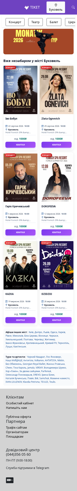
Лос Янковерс (53, 356)
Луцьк (9, 346)
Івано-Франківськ (15, 343)
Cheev (9, 367)
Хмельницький (14, 339)
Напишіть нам (16, 408)
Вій (36, 378)
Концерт (15, 22)
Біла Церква (30, 335)
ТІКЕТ (34, 7)
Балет (54, 22)
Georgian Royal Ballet (34, 363)
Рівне (9, 335)
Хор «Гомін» (12, 371)
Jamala (31, 367)
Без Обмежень (14, 363)
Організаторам (17, 432)
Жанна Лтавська (55, 363)
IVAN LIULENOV (14, 381)
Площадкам (14, 436)
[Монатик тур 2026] (38, 41)
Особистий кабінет (20, 403)
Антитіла (28, 360)
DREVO (37, 374)
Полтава (28, 339)
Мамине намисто (60, 378)
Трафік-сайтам (16, 427)
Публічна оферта (18, 417)
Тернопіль (63, 343)
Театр (35, 22)
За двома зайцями (29, 371)
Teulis (52, 381)
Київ (31, 332)
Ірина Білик (48, 374)
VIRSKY (39, 367)
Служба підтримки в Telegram (27, 468)
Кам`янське (19, 346)
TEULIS (44, 381)
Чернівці (39, 339)
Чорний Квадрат (36, 356)
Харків (61, 332)
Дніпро (38, 332)
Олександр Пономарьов (19, 374)
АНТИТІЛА (50, 360)
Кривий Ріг (51, 343)
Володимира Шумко (55, 367)
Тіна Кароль (19, 367)
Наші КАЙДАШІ (14, 360)
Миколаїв (18, 335)
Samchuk (44, 378)
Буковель (56, 9)
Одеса (53, 332)
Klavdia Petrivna (31, 381)
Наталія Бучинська (16, 378)
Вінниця (43, 335)
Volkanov (39, 360)
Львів (46, 332)
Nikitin (60, 360)
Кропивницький (35, 343)
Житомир (50, 339)
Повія (30, 378)
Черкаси (53, 335)
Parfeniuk (46, 371)
